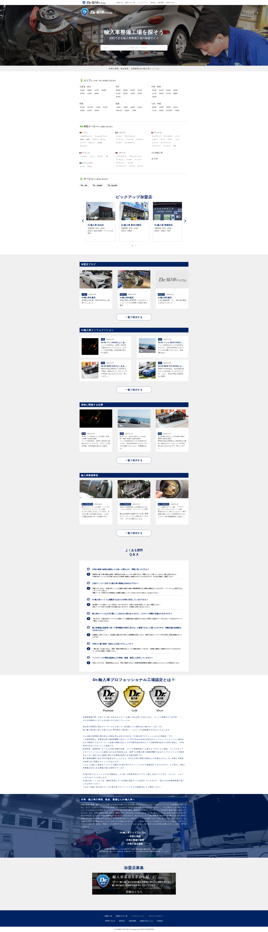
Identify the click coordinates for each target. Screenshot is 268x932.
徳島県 (161, 93)
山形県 (89, 93)
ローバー (141, 166)
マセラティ (140, 139)
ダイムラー (84, 146)
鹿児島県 (169, 110)
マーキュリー (156, 146)
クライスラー (168, 136)
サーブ (82, 166)
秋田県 (82, 93)
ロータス (132, 166)
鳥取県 (168, 90)
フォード (155, 142)
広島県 (154, 90)
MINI (88, 139)
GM (175, 146)
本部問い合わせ (170, 2)
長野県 (139, 93)
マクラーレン (120, 163)
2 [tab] (136, 246)
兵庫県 (132, 107)
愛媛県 (175, 93)
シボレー (155, 139)
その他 (99, 142)
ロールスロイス (121, 156)
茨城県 (82, 110)
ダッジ (163, 139)
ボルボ (89, 166)
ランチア (119, 142)
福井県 (125, 93)
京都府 (125, 107)
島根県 (175, 90)
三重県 (134, 110)
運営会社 (152, 2)
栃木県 (89, 110)
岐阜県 (118, 97)
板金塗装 (114, 185)
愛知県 (118, 90)
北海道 (82, 90)
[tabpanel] (100, 222)
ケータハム (119, 159)
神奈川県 (90, 107)
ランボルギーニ (130, 142)
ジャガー (129, 159)
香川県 (168, 93)
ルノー (92, 156)
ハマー (177, 139)
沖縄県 (177, 110)
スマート (83, 142)
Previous (83, 220)
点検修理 (99, 185)
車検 (85, 185)
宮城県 (104, 90)
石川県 (118, 93)
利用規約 (160, 921)
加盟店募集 (161, 2)
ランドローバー (121, 166)
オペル (103, 139)
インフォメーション (142, 2)
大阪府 (118, 107)
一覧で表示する (134, 317)
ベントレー (138, 159)
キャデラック (156, 136)
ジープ (177, 136)
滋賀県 (127, 110)
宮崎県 (161, 110)
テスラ (170, 139)
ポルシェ (92, 142)
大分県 (154, 110)
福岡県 (154, 107)
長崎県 (168, 107)
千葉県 (98, 107)
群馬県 (96, 110)
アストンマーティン (135, 156)
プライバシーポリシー (155, 916)
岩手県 (96, 90)
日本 (156, 159)
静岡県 (125, 90)
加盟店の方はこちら (146, 921)
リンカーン (167, 146)
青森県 (89, 90)
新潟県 (132, 90)
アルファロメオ (130, 136)
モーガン (130, 163)
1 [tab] (132, 246)
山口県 (154, 93)
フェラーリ (129, 139)
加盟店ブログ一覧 (130, 2)
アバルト (119, 136)
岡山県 (161, 90)
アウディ (95, 139)
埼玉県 (105, 107)
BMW (82, 139)
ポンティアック (166, 142)
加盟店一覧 (120, 2)
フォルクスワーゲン (101, 136)
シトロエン (84, 156)
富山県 (139, 90)
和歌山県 (119, 110)
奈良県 (139, 107)
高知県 (154, 97)
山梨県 (132, 93)
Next (185, 220)
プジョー (100, 156)
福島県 (96, 93)
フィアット (119, 139)
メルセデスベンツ (86, 136)
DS (107, 156)
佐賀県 (161, 107)
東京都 (82, 107)
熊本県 (175, 107)
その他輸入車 (157, 153)
